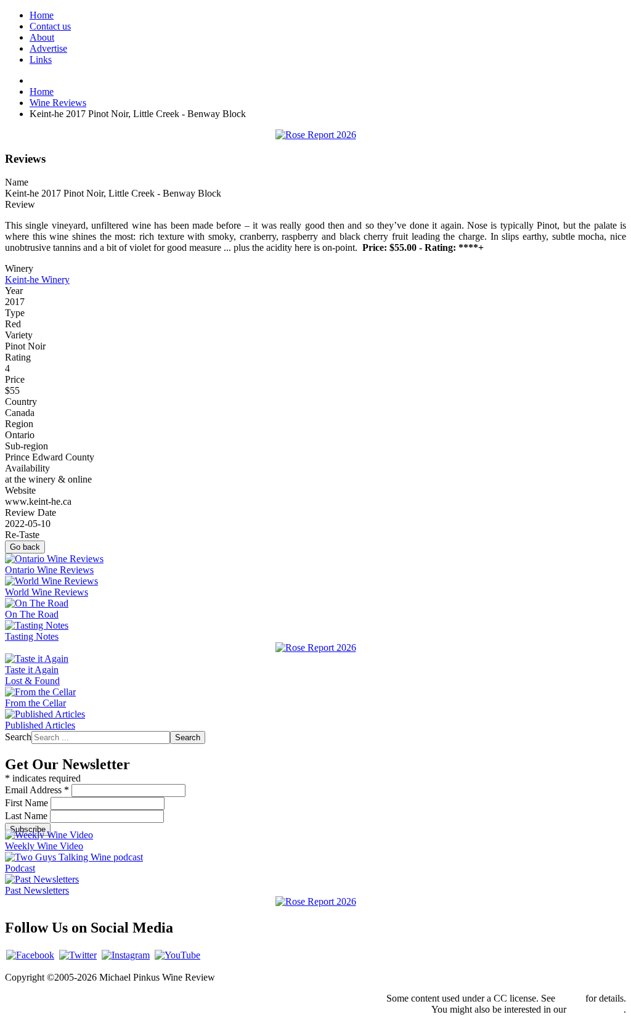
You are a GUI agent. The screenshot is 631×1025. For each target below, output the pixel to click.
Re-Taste (22, 534)
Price (15, 379)
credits (570, 998)
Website (20, 490)
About (42, 37)
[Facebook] (30, 955)
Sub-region (26, 446)
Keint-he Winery (37, 279)
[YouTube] (177, 955)
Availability (27, 468)
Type (15, 313)
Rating (18, 357)
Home (42, 15)
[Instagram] (125, 955)
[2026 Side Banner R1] (315, 901)
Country (21, 401)
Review (20, 204)
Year (14, 290)
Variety (19, 335)
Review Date (30, 512)
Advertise (48, 48)
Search (18, 737)
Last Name (27, 816)
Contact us (50, 26)
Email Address (37, 790)
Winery (19, 268)
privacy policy (596, 1009)
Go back (25, 547)
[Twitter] (78, 955)
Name (16, 182)
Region (19, 424)
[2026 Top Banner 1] (315, 134)
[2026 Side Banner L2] (315, 647)
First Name (28, 803)
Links (41, 59)
